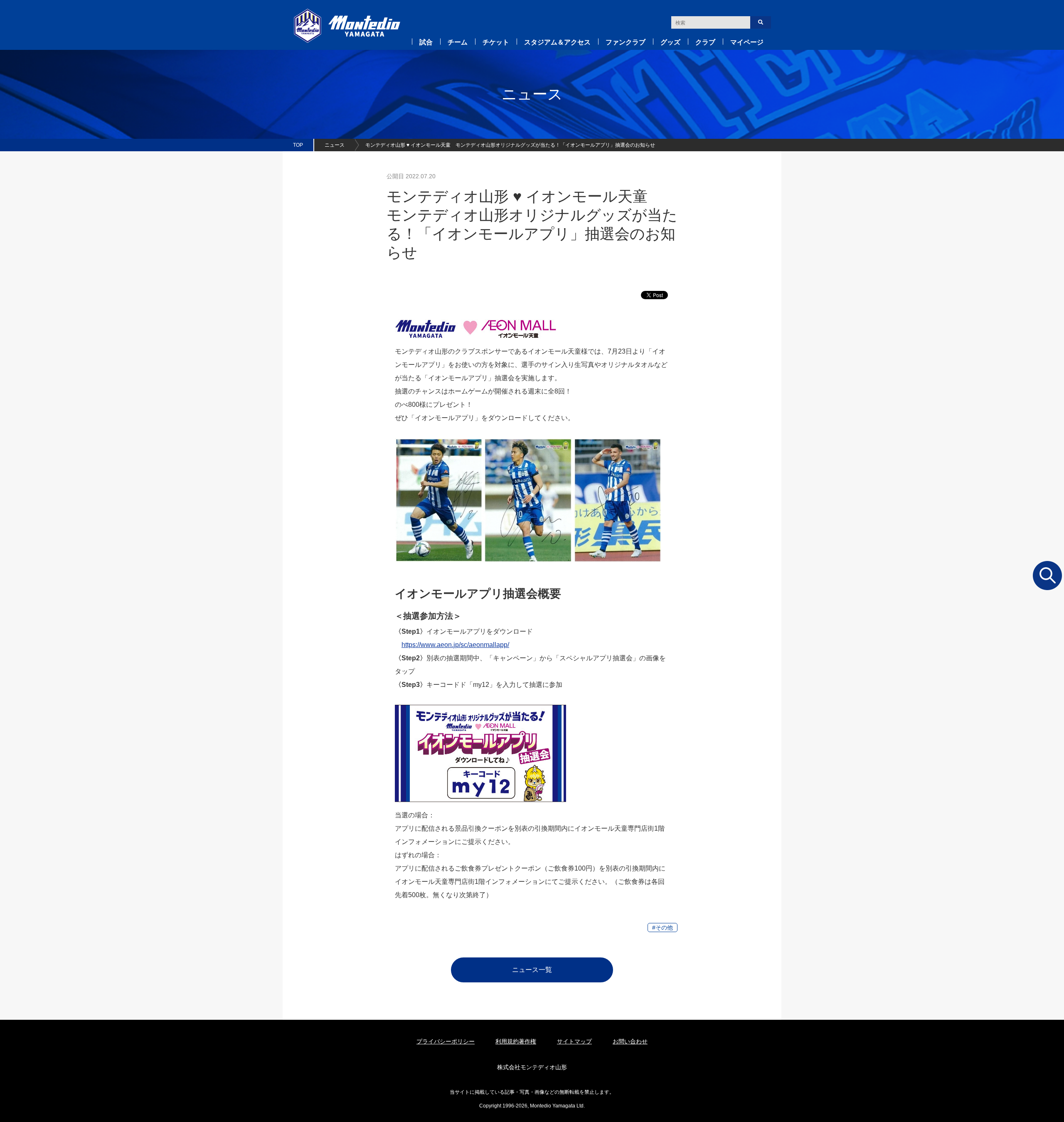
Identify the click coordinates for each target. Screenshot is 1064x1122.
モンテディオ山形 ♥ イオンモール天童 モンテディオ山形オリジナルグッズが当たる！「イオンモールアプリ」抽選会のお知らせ (510, 145)
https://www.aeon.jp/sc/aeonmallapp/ (455, 644)
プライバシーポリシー (445, 1041)
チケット (496, 42)
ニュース (335, 145)
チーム (458, 42)
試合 (426, 42)
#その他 (662, 927)
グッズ (670, 42)
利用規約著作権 (515, 1041)
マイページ (747, 42)
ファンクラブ (625, 42)
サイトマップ (574, 1041)
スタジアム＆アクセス (557, 42)
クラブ (705, 42)
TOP (298, 145)
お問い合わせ (630, 1041)
